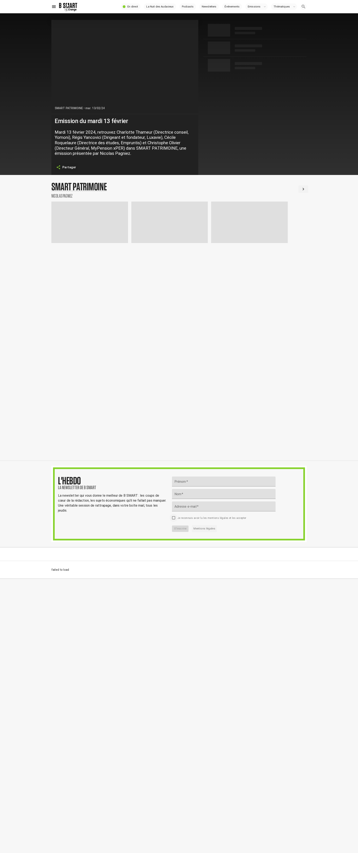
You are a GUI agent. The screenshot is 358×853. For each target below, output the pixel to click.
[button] (130, 6)
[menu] (54, 7)
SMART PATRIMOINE (69, 108)
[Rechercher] (303, 7)
